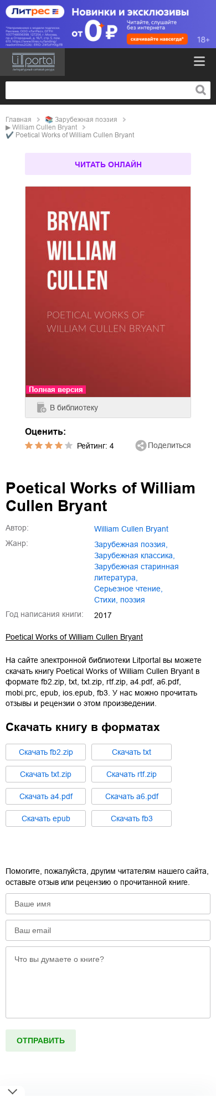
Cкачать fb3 (132, 818)
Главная (19, 119)
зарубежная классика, (134, 555)
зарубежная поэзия (86, 119)
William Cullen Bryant (44, 127)
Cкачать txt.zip (45, 774)
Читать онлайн (108, 164)
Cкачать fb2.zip (46, 752)
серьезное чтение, (128, 588)
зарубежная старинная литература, (136, 572)
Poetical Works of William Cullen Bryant (74, 636)
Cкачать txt (131, 752)
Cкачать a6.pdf (131, 796)
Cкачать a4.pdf (46, 796)
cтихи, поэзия (119, 599)
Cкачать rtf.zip (131, 774)
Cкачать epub (46, 818)
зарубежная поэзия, (131, 544)
